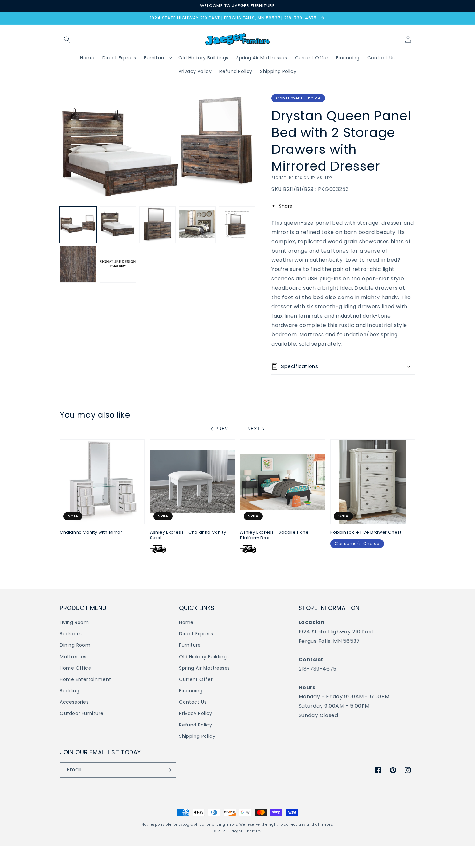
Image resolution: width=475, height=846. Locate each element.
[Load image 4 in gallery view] (197, 224)
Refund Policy (195, 725)
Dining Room (75, 645)
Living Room (74, 622)
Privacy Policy (195, 713)
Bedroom (71, 634)
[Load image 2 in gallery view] (118, 224)
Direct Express (196, 634)
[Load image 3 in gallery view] (157, 224)
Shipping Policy (197, 736)
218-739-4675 (318, 669)
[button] (67, 39)
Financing (190, 690)
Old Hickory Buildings (204, 656)
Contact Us (192, 702)
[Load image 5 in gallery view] (237, 224)
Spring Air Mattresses (204, 668)
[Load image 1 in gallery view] (78, 224)
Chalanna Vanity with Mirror (91, 532)
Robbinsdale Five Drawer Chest (365, 532)
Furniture (190, 645)
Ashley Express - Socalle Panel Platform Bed (275, 535)
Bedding (69, 690)
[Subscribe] (169, 770)
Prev (221, 428)
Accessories (74, 702)
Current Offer (196, 679)
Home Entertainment (85, 679)
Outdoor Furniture (81, 713)
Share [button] (286, 206)
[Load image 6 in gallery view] (78, 264)
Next (254, 428)
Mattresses (73, 656)
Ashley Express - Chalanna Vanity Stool (188, 535)
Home (186, 622)
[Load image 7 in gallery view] (118, 264)
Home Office (75, 668)
